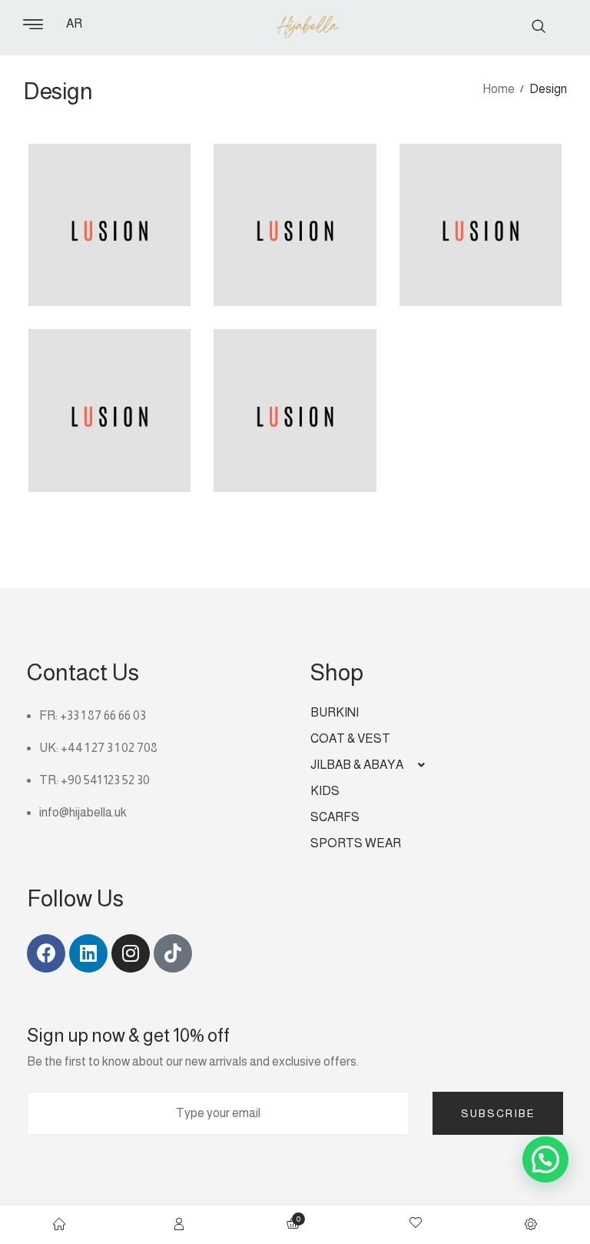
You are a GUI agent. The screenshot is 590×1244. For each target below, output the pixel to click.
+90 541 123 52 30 (105, 780)
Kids (325, 790)
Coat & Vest (350, 738)
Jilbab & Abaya (356, 764)
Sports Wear (355, 843)
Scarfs (335, 816)
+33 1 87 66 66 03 (103, 715)
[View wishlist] (415, 1224)
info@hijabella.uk (83, 812)
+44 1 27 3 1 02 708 (109, 747)
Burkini (334, 712)
